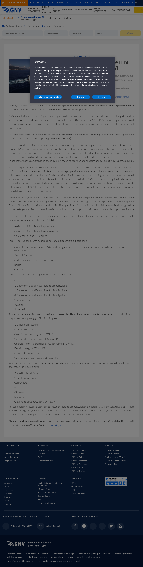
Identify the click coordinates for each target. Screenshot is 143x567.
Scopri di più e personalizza (47, 97)
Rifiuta (80, 97)
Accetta (101, 97)
